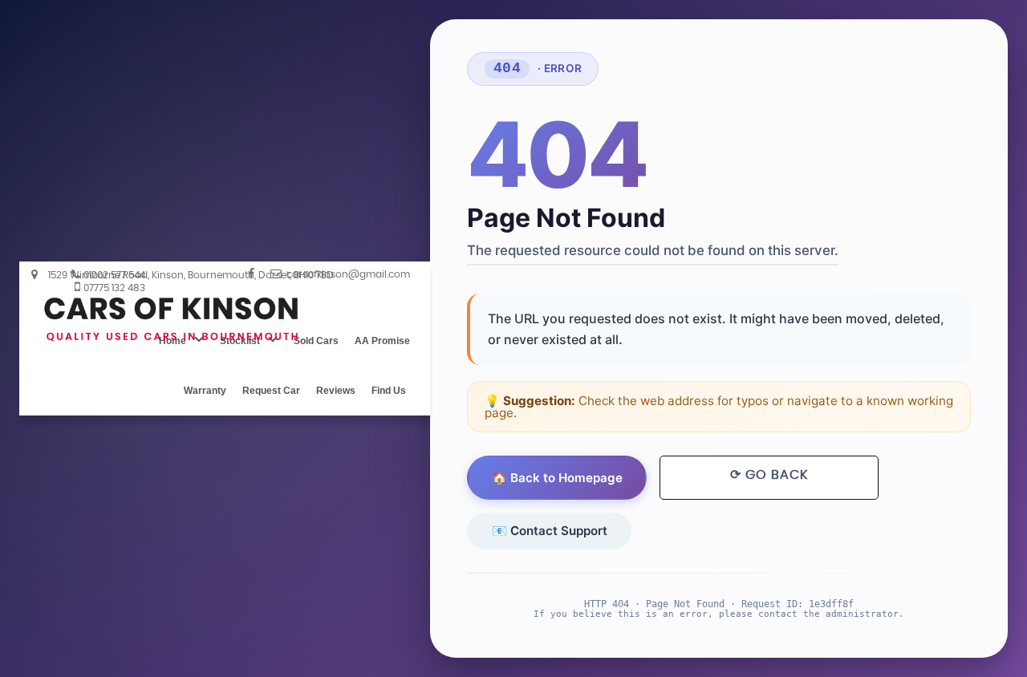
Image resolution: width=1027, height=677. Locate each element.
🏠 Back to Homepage (557, 477)
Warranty (205, 390)
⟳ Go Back (769, 474)
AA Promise (382, 341)
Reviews (335, 390)
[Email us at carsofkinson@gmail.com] (340, 273)
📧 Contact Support (549, 530)
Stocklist (240, 341)
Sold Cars (316, 341)
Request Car (271, 390)
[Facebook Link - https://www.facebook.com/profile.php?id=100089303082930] (251, 273)
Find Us (388, 390)
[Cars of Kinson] (171, 319)
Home (172, 341)
